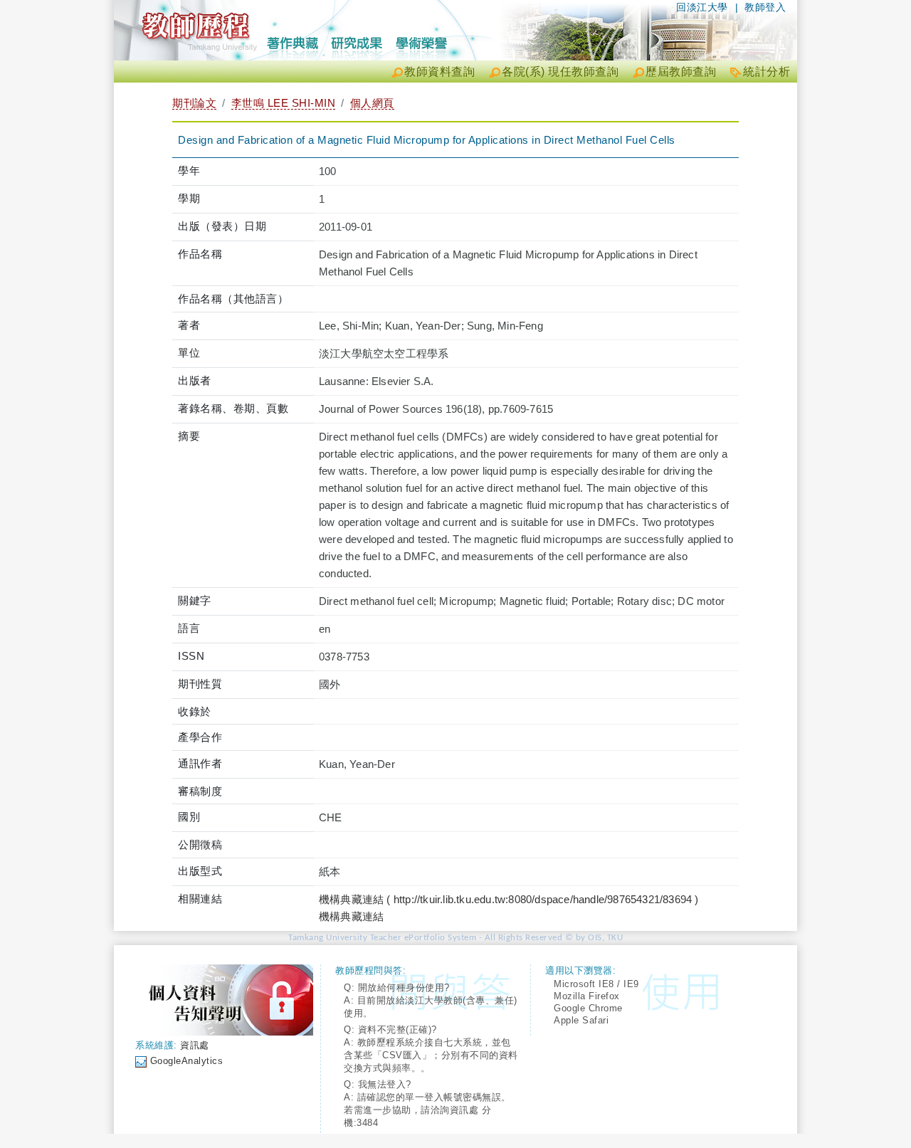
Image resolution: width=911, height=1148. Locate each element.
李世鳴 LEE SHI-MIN (283, 103)
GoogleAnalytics (186, 1060)
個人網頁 (372, 103)
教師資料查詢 (439, 71)
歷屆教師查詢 (681, 71)
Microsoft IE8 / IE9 (596, 984)
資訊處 (194, 1045)
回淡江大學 (702, 7)
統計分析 (766, 71)
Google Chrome (588, 1008)
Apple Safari (581, 1020)
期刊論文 (194, 103)
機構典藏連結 (351, 916)
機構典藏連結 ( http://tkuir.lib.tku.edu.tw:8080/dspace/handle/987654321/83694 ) (509, 899)
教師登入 (765, 7)
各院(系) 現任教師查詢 (560, 71)
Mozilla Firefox (587, 996)
